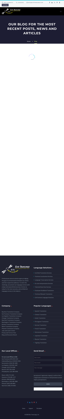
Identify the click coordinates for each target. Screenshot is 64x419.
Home (26, 13)
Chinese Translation (40, 314)
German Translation (40, 325)
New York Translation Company (11, 320)
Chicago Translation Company (10, 318)
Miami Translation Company (10, 326)
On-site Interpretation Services (44, 283)
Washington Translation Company (11, 322)
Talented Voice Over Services (43, 287)
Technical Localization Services (44, 276)
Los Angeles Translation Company (11, 316)
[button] (30, 244)
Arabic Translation (40, 318)
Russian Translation (40, 339)
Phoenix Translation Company (10, 328)
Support (31, 408)
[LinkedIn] (52, 2)
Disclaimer (39, 408)
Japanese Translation (41, 335)
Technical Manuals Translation (43, 294)
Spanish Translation (40, 311)
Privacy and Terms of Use (9, 333)
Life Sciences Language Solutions (44, 297)
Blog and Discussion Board (9, 335)
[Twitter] (54, 2)
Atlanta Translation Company (10, 324)
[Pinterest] (57, 2)
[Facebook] (49, 2)
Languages (42, 13)
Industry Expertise (54, 13)
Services (33, 13)
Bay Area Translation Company (10, 312)
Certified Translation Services (43, 273)
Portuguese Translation (41, 321)
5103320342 (21, 2)
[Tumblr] (59, 2)
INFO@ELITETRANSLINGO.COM (35, 2)
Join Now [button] (5, 5)
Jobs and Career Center (8, 330)
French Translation (40, 328)
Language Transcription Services (44, 280)
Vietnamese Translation (42, 332)
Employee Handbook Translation (44, 290)
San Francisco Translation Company (12, 314)
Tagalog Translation (41, 343)
